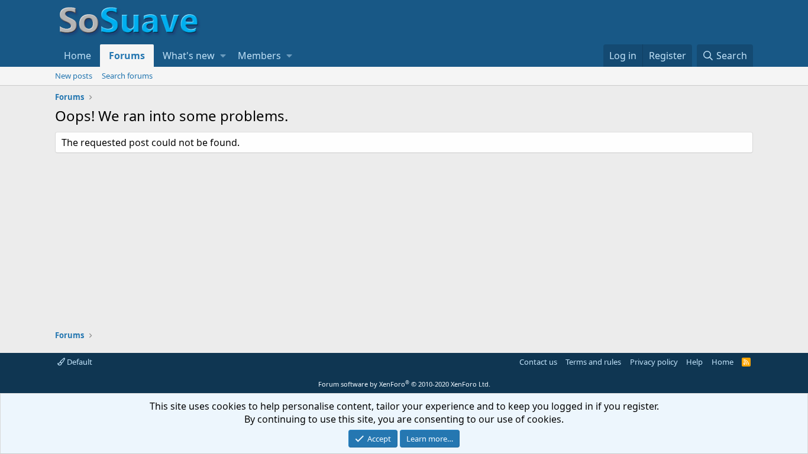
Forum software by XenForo (404, 384)
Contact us (538, 361)
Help (694, 361)
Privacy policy (654, 361)
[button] (223, 55)
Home (77, 55)
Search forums (127, 75)
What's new (189, 55)
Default (78, 361)
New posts (73, 75)
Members (259, 55)
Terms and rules (593, 361)
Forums (127, 55)
